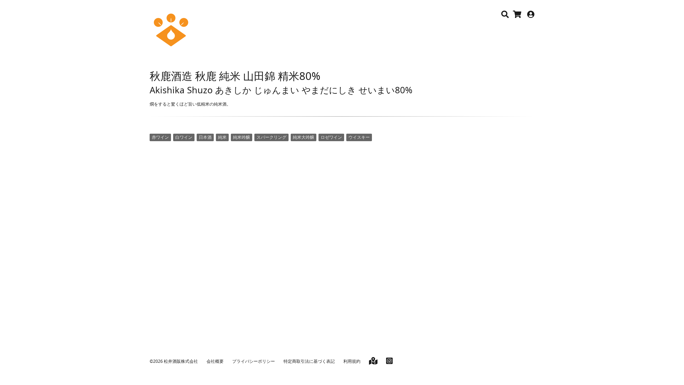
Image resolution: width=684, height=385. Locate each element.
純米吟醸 (241, 137)
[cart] (517, 15)
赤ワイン (160, 137)
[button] (505, 14)
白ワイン (183, 137)
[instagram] (389, 362)
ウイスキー (359, 137)
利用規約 (351, 361)
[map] (373, 362)
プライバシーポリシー (253, 361)
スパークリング (271, 137)
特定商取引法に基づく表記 (309, 361)
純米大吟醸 (303, 137)
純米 (222, 137)
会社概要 (215, 361)
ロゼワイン (331, 137)
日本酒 (205, 137)
